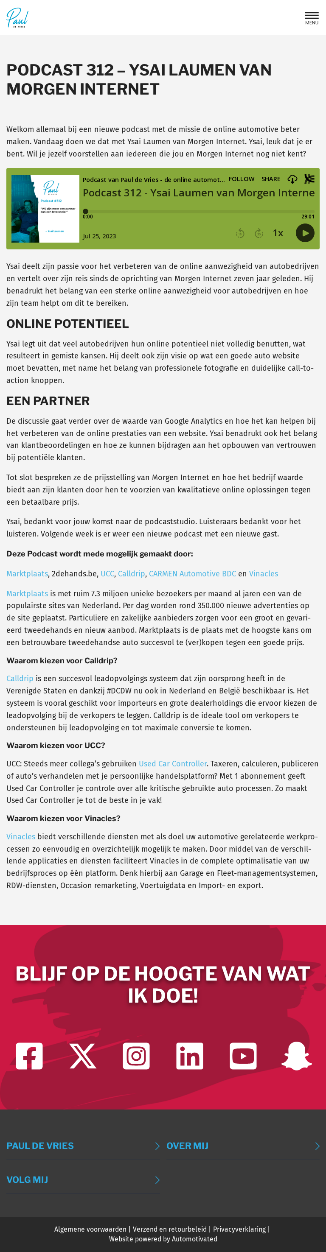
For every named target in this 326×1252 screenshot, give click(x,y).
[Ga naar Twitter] (82, 1056)
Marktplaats (27, 573)
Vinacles (263, 573)
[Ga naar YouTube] (243, 1056)
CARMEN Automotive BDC (192, 573)
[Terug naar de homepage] (17, 18)
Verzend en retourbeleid (170, 1229)
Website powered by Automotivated (163, 1239)
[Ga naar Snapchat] (296, 1056)
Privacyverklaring (239, 1229)
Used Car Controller (173, 764)
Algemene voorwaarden (90, 1229)
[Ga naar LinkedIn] (189, 1056)
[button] (312, 17)
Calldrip (131, 573)
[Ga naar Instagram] (136, 1056)
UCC (107, 573)
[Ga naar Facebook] (29, 1056)
